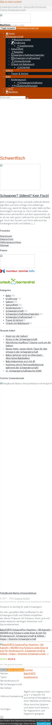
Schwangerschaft (15, 310)
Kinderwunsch (13, 307)
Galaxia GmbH (22, 598)
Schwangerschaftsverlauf (19, 317)
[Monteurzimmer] (17, 272)
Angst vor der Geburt (17, 336)
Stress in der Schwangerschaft (21, 339)
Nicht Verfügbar (15, 670)
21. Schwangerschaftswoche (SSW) (24, 370)
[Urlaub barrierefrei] (17, 285)
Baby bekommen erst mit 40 (20, 361)
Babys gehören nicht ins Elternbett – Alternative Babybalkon (25, 356)
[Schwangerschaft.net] (15, 22)
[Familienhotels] (17, 267)
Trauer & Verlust (14, 320)
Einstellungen (44, 723)
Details (3, 670)
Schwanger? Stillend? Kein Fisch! (24, 195)
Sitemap (4, 245)
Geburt (9, 301)
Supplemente (31, 677)
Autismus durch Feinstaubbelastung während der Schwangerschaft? (25, 366)
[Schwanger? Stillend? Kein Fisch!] (20, 189)
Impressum (6, 236)
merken (28, 670)
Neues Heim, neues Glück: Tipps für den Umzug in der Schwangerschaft (26, 350)
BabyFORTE (29, 673)
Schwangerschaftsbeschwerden (22, 314)
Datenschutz (6, 239)
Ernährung (11, 298)
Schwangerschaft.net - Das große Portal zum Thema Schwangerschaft (23, 8)
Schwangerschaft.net (28, 28)
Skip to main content (11, 1)
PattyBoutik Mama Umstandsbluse (18, 593)
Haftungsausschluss (10, 242)
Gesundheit (12, 304)
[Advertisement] (26, 126)
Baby (8, 295)
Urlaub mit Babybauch (17, 323)
